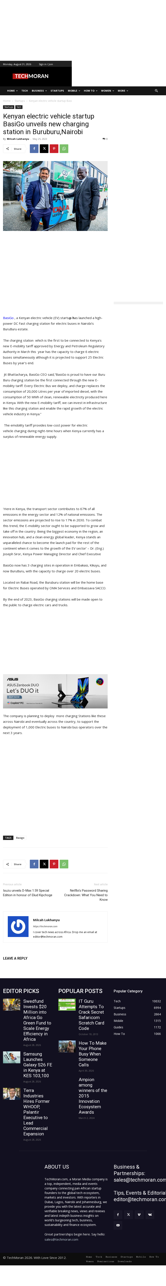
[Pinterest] (54, 148)
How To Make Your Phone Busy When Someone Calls (93, 1054)
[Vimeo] (139, 1214)
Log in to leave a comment (22, 965)
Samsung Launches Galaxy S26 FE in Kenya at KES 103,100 (37, 1064)
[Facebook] (34, 148)
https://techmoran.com (45, 926)
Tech (19, 107)
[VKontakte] (150, 1214)
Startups (8, 107)
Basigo (20, 837)
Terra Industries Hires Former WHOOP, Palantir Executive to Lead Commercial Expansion (36, 1112)
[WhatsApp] (64, 148)
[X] (44, 148)
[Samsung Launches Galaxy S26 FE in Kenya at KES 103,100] (11, 1057)
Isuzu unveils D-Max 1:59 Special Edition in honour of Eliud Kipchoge (27, 893)
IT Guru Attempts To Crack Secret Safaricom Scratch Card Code (91, 1015)
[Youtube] (118, 1225)
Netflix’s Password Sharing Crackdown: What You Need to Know (86, 895)
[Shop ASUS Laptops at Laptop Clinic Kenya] (55, 691)
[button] (156, 90)
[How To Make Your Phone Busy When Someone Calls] (67, 1046)
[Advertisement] (83, 30)
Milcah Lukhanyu (18, 138)
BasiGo (8, 318)
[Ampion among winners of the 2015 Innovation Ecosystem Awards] (67, 1083)
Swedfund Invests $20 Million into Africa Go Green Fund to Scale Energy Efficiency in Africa (37, 1020)
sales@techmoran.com (61, 1239)
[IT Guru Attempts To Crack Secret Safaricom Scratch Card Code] (67, 1005)
